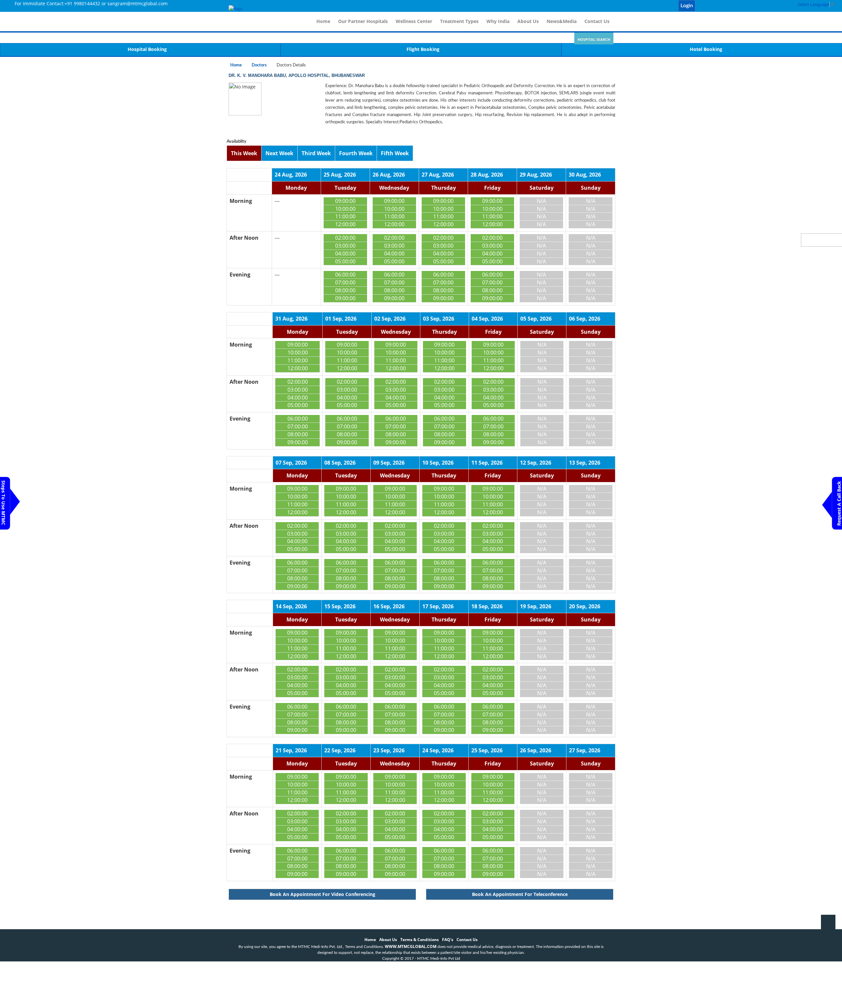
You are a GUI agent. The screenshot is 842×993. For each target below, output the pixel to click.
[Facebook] (708, 6)
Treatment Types (459, 21)
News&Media (562, 21)
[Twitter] (715, 6)
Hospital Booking (147, 49)
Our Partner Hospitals (363, 21)
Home (323, 21)
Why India (497, 21)
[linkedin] (722, 6)
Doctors (259, 65)
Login (687, 5)
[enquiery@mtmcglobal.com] (701, 6)
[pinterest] (729, 6)
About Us (528, 21)
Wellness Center (414, 21)
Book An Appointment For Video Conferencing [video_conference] (322, 894)
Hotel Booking (706, 49)
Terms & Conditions (419, 939)
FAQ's (447, 939)
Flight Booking (423, 49)
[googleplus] (737, 6)
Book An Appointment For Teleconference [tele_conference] (520, 894)
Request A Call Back (839, 503)
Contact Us (596, 21)
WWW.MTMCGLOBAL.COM (410, 946)
